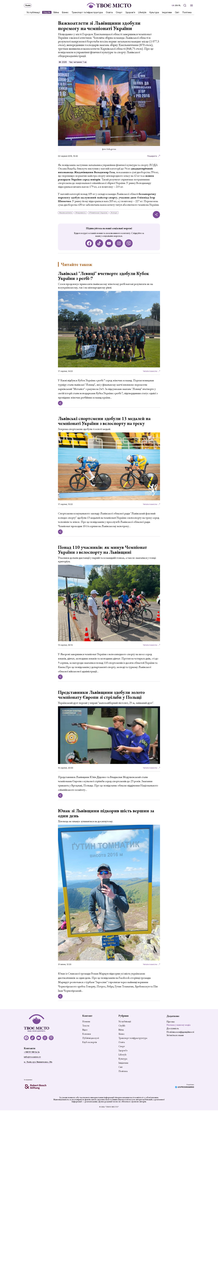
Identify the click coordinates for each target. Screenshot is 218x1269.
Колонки (86, 1034)
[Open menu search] (184, 5)
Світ (177, 12)
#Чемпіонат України (98, 213)
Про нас (171, 1021)
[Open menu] (191, 5)
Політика (186, 12)
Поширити (152, 156)
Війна (56, 12)
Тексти (85, 1025)
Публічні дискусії (90, 1038)
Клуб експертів (89, 1042)
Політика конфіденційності (180, 1031)
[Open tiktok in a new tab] (99, 243)
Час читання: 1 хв (77, 62)
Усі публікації (33, 12)
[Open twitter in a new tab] (129, 243)
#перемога (80, 213)
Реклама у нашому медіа (178, 1024)
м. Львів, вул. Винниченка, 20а (38, 1062)
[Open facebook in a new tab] (89, 243)
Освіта (109, 12)
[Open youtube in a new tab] (109, 243)
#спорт (114, 213)
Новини (86, 1021)
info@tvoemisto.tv (32, 1057)
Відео (84, 1029)
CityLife (46, 12)
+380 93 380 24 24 (31, 1052)
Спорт (119, 12)
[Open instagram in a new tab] (119, 243)
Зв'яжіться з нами (175, 1035)
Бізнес (65, 12)
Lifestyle (142, 12)
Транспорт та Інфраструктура (87, 12)
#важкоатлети (65, 213)
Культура (154, 12)
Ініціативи (167, 12)
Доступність (173, 1028)
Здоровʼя (130, 12)
